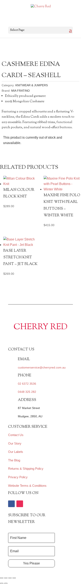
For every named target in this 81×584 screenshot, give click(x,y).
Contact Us (15, 435)
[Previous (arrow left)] (1, 583)
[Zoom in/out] (1, 578)
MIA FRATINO (20, 90)
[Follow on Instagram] (19, 503)
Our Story (14, 443)
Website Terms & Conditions (27, 485)
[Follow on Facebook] (11, 503)
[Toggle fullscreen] (5, 578)
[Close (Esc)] (14, 578)
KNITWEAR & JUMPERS (31, 85)
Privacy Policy (18, 477)
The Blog (14, 460)
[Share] (10, 578)
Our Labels (15, 451)
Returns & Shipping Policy (25, 468)
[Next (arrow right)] (5, 583)
